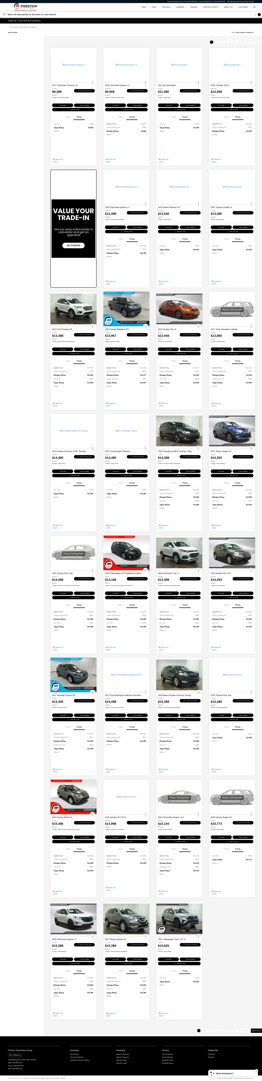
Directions (211, 1057)
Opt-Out (63, 1078)
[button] (92, 82)
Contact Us (16, 1055)
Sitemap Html (49, 1078)
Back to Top (256, 1031)
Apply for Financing (122, 1054)
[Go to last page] (259, 42)
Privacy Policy (27, 1078)
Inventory (74, 1050)
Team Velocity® (228, 1078)
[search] (254, 7)
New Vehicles (74, 1054)
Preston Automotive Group (15, 1078)
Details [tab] (68, 117)
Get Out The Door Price (86, 90)
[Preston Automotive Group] (25, 7)
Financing (120, 1050)
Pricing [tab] (79, 117)
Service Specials (167, 1054)
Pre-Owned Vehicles (76, 1057)
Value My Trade (121, 1060)
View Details (63, 105)
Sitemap (42, 1078)
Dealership (213, 1050)
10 (250, 42)
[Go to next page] (254, 42)
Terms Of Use (36, 1078)
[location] (228, 1)
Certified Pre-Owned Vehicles (79, 1060)
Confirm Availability (84, 105)
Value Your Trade (75, 109)
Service (165, 1050)
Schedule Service (167, 1060)
